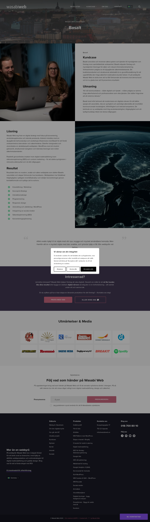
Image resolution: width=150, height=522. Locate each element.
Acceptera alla (88, 269)
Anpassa (60, 269)
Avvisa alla (73, 269)
